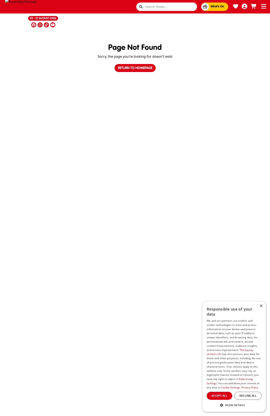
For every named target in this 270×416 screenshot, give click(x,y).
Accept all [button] (219, 395)
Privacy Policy (250, 387)
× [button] (261, 306)
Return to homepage (135, 68)
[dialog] (234, 356)
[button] (234, 405)
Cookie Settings (230, 387)
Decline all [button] (247, 395)
